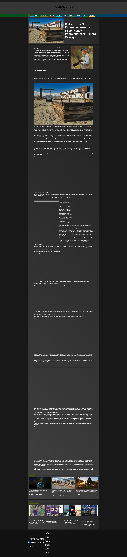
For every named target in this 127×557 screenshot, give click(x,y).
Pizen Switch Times (63, 6)
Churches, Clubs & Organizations (80, 490)
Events (34, 490)
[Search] (98, 15)
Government (51, 15)
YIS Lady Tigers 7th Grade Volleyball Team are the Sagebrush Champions (80, 469)
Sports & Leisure (86, 21)
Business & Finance (54, 490)
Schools (93, 491)
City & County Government (85, 519)
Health (79, 491)
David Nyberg (30, 490)
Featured (36, 490)
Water (90, 21)
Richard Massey (81, 21)
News (36, 15)
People (65, 15)
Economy (71, 15)
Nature (85, 15)
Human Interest (40, 490)
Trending (36, 519)
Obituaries (59, 15)
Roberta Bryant (54, 492)
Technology (32, 519)
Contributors (43, 15)
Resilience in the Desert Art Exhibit (59, 494)
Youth (96, 491)
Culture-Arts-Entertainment (69, 21)
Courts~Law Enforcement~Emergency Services (88, 520)
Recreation (78, 15)
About (32, 15)
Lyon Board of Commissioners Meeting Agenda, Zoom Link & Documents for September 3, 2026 (90, 524)
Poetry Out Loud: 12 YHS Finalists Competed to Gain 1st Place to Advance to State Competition (49, 469)
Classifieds (92, 15)
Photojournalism (76, 21)
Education (95, 490)
